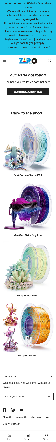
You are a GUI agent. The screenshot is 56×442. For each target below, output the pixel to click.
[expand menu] (4, 60)
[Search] (49, 60)
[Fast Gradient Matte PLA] (28, 146)
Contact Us (21, 417)
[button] (28, 376)
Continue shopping (28, 91)
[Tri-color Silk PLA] (28, 326)
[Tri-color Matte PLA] (28, 266)
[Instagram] (13, 410)
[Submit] (49, 396)
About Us (7, 417)
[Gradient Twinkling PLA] (28, 206)
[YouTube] (21, 410)
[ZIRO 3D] (28, 60)
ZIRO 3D (15, 424)
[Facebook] (4, 410)
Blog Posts (36, 417)
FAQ (47, 417)
